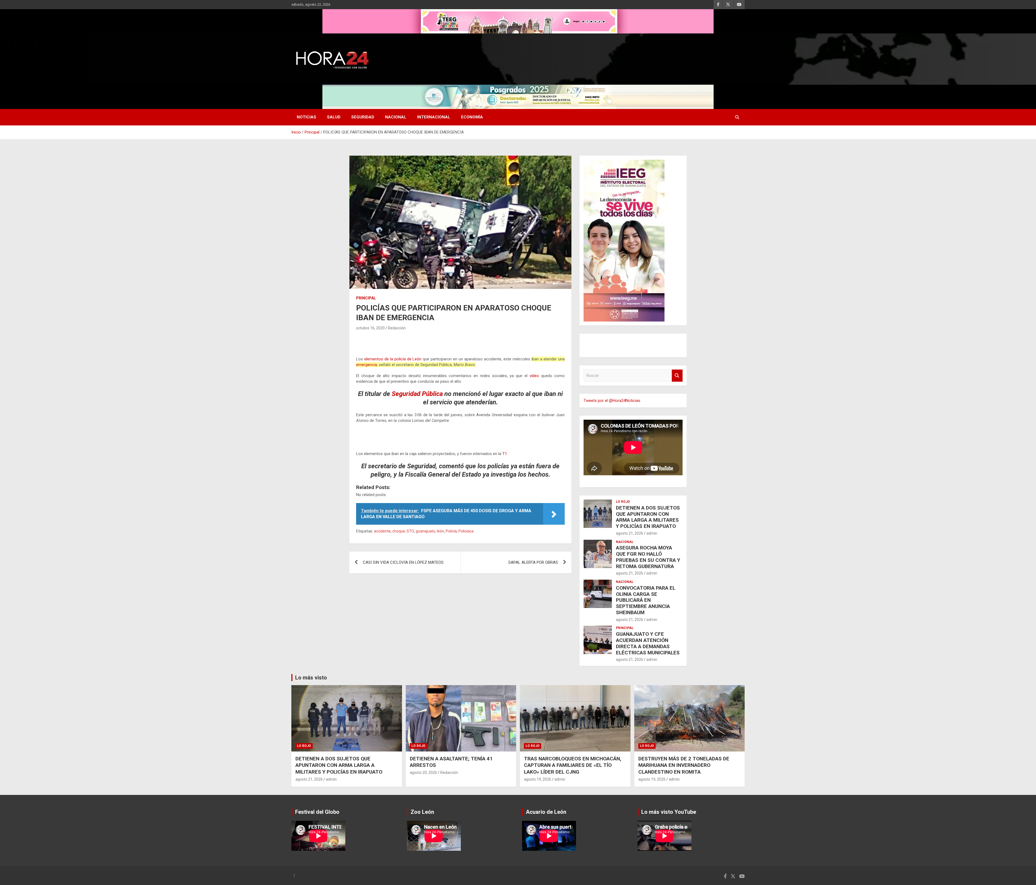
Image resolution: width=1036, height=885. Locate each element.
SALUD (333, 117)
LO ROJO (623, 502)
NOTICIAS (306, 117)
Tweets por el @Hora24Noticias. (612, 400)
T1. (504, 453)
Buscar (677, 376)
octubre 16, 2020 (370, 328)
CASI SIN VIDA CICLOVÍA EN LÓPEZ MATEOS (403, 562)
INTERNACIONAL (433, 117)
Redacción (397, 328)
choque (398, 531)
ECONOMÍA (472, 117)
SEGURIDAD (362, 117)
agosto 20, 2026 (423, 772)
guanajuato (425, 531)
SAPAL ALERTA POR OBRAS (533, 562)
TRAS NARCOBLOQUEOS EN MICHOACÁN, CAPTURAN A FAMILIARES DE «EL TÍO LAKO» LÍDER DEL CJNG (572, 765)
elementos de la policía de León (393, 359)
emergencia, (367, 364)
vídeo (533, 375)
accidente (382, 531)
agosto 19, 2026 (537, 779)
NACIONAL (395, 117)
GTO (410, 531)
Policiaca (465, 531)
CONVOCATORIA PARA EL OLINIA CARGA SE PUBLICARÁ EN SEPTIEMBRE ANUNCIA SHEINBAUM (645, 600)
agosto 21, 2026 (629, 533)
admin (651, 533)
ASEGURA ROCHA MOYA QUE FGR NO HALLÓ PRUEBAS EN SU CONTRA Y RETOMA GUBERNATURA (648, 557)
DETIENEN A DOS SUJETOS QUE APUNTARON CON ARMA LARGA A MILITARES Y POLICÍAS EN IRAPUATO (648, 517)
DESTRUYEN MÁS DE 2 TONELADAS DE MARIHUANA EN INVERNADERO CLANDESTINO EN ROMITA (683, 765)
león (440, 531)
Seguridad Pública (417, 394)
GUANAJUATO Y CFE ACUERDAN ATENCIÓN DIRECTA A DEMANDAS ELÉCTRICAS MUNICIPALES (648, 643)
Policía (451, 531)
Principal (366, 298)
